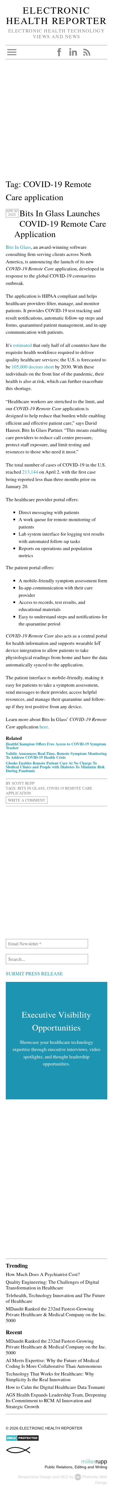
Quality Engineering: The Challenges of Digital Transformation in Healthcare (52, 1284)
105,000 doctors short (33, 366)
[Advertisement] (56, 121)
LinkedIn (73, 52)
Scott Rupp (23, 783)
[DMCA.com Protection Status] (22, 1440)
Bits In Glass (18, 247)
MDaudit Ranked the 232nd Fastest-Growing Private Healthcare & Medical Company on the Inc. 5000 (56, 1314)
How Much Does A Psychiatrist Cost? (43, 1274)
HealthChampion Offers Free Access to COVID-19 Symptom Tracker (56, 746)
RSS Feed (87, 52)
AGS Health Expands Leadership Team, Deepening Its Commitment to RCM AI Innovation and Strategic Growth (56, 1400)
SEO (64, 1477)
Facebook (59, 52)
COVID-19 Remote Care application (49, 791)
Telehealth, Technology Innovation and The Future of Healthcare (55, 1298)
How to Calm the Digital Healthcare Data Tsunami (55, 1387)
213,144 (30, 471)
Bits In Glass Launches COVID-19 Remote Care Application (60, 223)
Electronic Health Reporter (56, 15)
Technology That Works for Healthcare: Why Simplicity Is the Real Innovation (50, 1376)
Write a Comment (26, 799)
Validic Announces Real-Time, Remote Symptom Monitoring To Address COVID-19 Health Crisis (56, 755)
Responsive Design (35, 1477)
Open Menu (12, 52)
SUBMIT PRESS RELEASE (34, 973)
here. (44, 726)
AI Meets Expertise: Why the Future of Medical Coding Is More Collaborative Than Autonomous (54, 1363)
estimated (22, 345)
